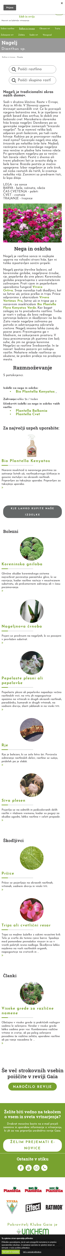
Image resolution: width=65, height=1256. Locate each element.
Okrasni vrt (44, 29)
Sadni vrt (34, 35)
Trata (57, 29)
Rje (5, 745)
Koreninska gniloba (22, 564)
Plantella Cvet (28, 414)
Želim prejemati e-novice (32, 1145)
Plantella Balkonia (31, 411)
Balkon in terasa (27, 29)
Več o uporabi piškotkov (32, 1252)
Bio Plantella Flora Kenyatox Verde (29, 306)
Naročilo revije (32, 1087)
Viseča (20, 57)
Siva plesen (14, 801)
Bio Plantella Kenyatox (35, 392)
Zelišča (21, 35)
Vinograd (47, 35)
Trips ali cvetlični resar (26, 925)
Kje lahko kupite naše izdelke (32, 511)
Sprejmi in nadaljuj (11, 1252)
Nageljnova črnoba (22, 626)
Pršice (8, 874)
